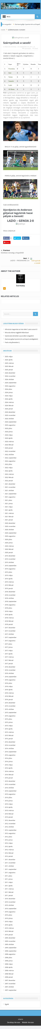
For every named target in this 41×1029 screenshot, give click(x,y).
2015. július (8, 719)
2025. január (9, 370)
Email (36, 48)
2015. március (9, 732)
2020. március (9, 546)
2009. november (10, 941)
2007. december (10, 980)
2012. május (9, 843)
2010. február (9, 931)
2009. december (10, 938)
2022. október (9, 454)
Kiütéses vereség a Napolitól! (12, 253)
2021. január (9, 520)
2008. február (9, 974)
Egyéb (7, 1004)
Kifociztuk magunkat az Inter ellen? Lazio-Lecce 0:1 (21, 329)
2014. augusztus (10, 755)
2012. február (9, 853)
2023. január (9, 448)
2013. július (8, 797)
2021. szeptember (10, 494)
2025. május (9, 357)
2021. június (9, 503)
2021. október (9, 490)
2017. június (9, 647)
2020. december (10, 523)
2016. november (10, 670)
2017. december (10, 628)
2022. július (8, 464)
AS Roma (11, 89)
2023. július (8, 428)
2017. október (9, 634)
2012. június (9, 840)
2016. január (9, 699)
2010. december (10, 899)
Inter (9, 73)
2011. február (9, 892)
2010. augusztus (10, 912)
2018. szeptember (10, 601)
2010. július (8, 915)
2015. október (9, 709)
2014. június (9, 761)
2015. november (10, 706)
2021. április (8, 510)
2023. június (9, 432)
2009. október (9, 944)
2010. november (10, 902)
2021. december (10, 484)
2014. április (8, 768)
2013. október (9, 788)
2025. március (9, 363)
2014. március (9, 771)
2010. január (9, 935)
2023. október (9, 419)
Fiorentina (11, 69)
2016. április (8, 690)
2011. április (8, 886)
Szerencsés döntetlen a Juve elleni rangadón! (19, 336)
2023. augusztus (10, 425)
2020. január (9, 552)
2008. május (9, 964)
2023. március (9, 441)
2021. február (9, 517)
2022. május (9, 468)
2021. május (9, 507)
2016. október (9, 673)
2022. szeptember (10, 458)
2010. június (9, 918)
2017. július (8, 644)
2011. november (10, 863)
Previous (6, 250)
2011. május (9, 882)
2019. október (9, 562)
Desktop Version (13, 1022)
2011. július (8, 876)
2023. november (10, 415)
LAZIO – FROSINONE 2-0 (19, 260)
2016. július (8, 683)
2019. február (9, 585)
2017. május (9, 650)
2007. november (10, 984)
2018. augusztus (10, 605)
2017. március (9, 657)
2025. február (9, 366)
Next (25, 258)
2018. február (9, 621)
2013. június (9, 801)
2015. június (9, 722)
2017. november (10, 631)
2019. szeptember (10, 566)
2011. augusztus (10, 873)
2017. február (9, 660)
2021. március (9, 513)
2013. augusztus (10, 794)
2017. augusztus (10, 641)
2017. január (9, 663)
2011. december (10, 860)
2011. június (9, 879)
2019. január (9, 588)
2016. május (9, 686)
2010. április (8, 925)
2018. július (8, 608)
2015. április (8, 729)
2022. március (9, 474)
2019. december (10, 556)
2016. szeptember (10, 677)
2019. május (9, 575)
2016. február (9, 696)
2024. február (9, 405)
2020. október (9, 530)
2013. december (10, 781)
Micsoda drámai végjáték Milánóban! (17, 333)
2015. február (9, 735)
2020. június (9, 543)
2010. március (9, 928)
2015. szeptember (10, 712)
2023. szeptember (10, 422)
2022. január (9, 481)
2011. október (9, 866)
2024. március (9, 402)
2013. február (9, 814)
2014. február (9, 775)
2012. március (9, 850)
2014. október (9, 748)
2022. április (8, 471)
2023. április (8, 438)
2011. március (9, 889)
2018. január (9, 624)
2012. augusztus (10, 833)
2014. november (10, 745)
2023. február (9, 445)
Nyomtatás (27, 48)
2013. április (8, 807)
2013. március (9, 810)
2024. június (9, 392)
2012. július (8, 837)
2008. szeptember (10, 951)
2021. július (8, 500)
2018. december (10, 592)
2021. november (10, 487)
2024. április (8, 399)
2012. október (9, 827)
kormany (13, 47)
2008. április (8, 967)
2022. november (10, 451)
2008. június (9, 961)
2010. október (9, 905)
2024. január (9, 409)
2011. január (9, 895)
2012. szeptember (10, 830)
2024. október (9, 379)
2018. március (9, 618)
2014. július (8, 758)
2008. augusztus (10, 954)
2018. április (8, 615)
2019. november (10, 559)
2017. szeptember (10, 637)
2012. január (9, 856)
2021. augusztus (10, 497)
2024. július (8, 389)
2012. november (10, 824)
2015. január (9, 739)
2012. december (10, 820)
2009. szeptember (10, 948)
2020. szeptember (10, 533)
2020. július (8, 539)
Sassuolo (11, 81)
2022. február (9, 477)
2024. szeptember (10, 383)
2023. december (10, 412)
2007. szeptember (10, 990)
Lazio (10, 85)
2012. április (8, 846)
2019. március (9, 582)
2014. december (10, 742)
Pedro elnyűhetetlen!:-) (12, 342)
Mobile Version (28, 1022)
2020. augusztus (10, 536)
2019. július (8, 572)
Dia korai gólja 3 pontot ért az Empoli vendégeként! (21, 339)
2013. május (9, 804)
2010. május (9, 921)
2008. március (9, 970)
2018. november (10, 595)
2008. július (8, 957)
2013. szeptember (10, 791)
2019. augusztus (10, 569)
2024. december (10, 373)
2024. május (9, 396)
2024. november (10, 376)
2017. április (8, 654)
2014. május (9, 765)
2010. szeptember (10, 908)
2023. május (9, 435)
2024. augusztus (10, 386)
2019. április (8, 579)
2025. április (8, 360)
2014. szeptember (10, 752)
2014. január (9, 778)
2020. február (9, 549)
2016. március (9, 693)
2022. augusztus (10, 461)
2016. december (10, 667)
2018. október (9, 598)
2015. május (9, 726)
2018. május (9, 611)
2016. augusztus (10, 680)
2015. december (10, 703)
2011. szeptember (10, 869)
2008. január (9, 977)
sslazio (20, 1019)
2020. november (10, 526)
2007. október (9, 987)
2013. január (9, 817)
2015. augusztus (10, 716)
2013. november (10, 784)
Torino (10, 77)
